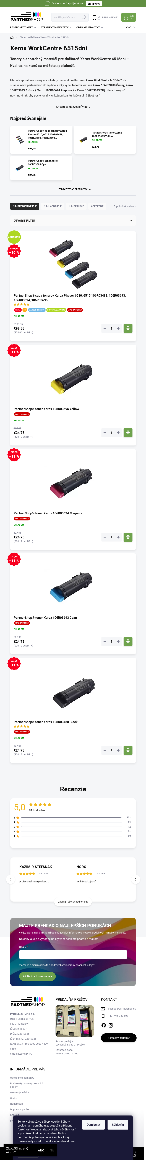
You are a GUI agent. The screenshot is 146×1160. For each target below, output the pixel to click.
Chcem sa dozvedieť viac (71, 106)
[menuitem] (23, 27)
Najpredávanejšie (25, 206)
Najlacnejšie (53, 206)
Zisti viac (94, 3)
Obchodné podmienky (22, 1077)
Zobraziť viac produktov (73, 189)
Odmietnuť (93, 1124)
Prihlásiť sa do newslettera (37, 976)
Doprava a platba (19, 1109)
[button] (135, 879)
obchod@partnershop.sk (122, 1008)
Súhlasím (118, 1124)
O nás (13, 1098)
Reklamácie (16, 1103)
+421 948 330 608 (118, 1015)
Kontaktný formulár (119, 1037)
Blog (12, 1120)
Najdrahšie (76, 206)
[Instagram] (110, 1024)
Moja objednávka (19, 1092)
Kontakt (14, 1115)
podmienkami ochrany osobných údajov (73, 965)
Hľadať (84, 17)
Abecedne (97, 206)
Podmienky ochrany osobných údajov (26, 1085)
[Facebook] (103, 1024)
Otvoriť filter (24, 220)
